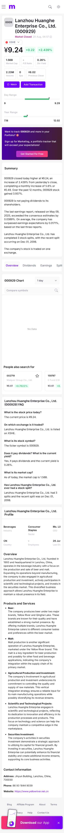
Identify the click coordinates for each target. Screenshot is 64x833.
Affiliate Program (25, 804)
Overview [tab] (12, 265)
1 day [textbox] (40, 280)
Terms (53, 804)
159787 (51, 375)
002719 (11, 375)
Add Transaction (33, 84)
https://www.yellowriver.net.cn (31, 791)
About (42, 804)
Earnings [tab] (46, 265)
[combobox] (47, 280)
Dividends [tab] (29, 265)
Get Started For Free (32, 153)
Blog (9, 804)
